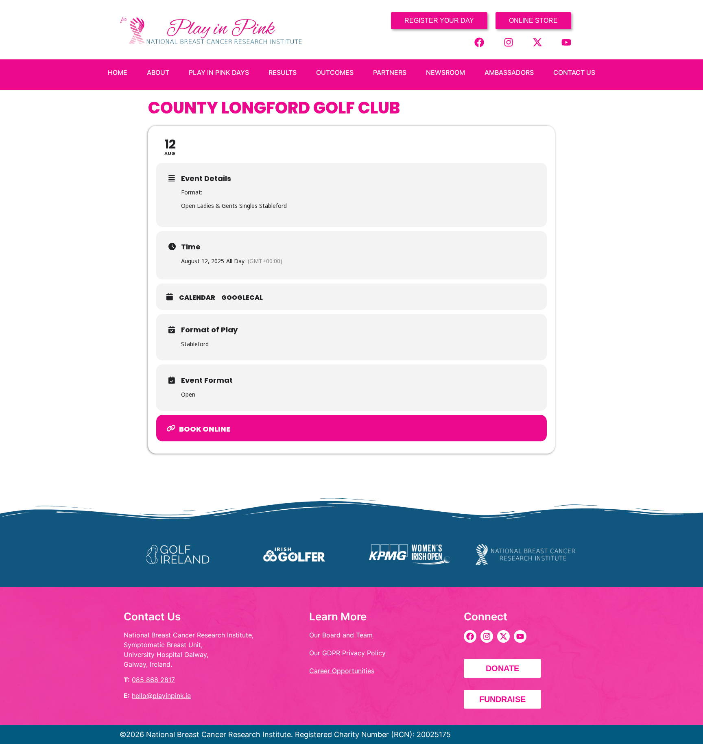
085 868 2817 (153, 680)
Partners (389, 72)
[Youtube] (566, 42)
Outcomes (335, 72)
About (158, 72)
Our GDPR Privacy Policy (347, 653)
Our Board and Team (341, 635)
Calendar (197, 298)
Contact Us (574, 72)
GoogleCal (242, 298)
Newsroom (445, 72)
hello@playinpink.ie (161, 696)
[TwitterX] (537, 42)
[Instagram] (508, 42)
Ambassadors (509, 72)
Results (283, 72)
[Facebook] (479, 42)
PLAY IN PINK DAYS (219, 72)
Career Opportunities (341, 671)
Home (117, 72)
